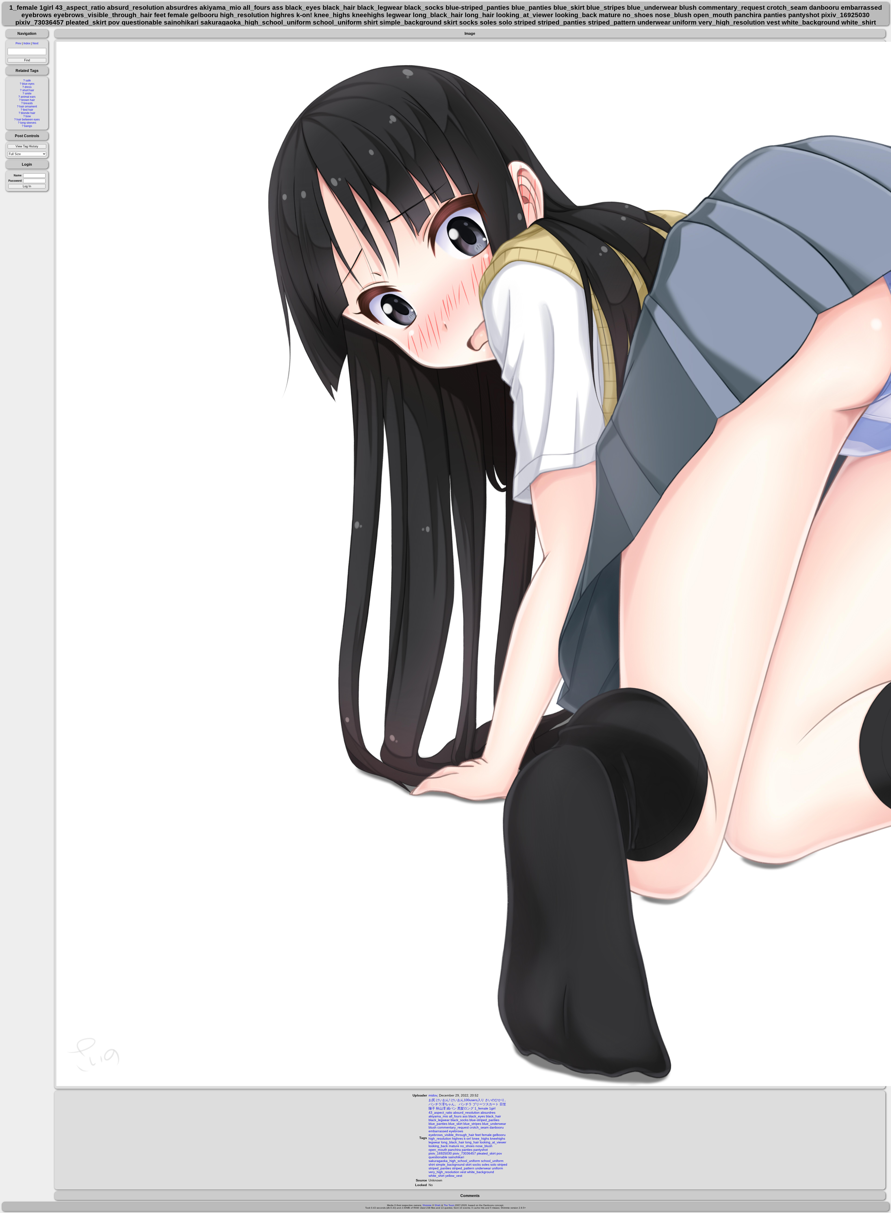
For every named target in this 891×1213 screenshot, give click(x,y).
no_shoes (467, 1146)
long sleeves (28, 122)
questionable (438, 1157)
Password (15, 180)
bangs (28, 126)
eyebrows (456, 1131)
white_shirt (436, 1175)
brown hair (28, 100)
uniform (497, 1168)
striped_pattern (463, 1168)
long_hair (472, 1142)
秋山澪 (441, 1108)
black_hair (493, 1116)
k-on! (467, 1138)
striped (502, 1164)
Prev (18, 43)
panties (467, 1150)
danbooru (497, 1127)
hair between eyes (28, 119)
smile (28, 93)
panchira (454, 1150)
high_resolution (440, 1138)
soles (485, 1164)
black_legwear (439, 1120)
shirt (432, 1164)
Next (35, 43)
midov (433, 1095)
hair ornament (28, 106)
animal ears (28, 96)
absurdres (488, 1112)
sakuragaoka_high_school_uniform (454, 1161)
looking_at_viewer (493, 1142)
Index (26, 43)
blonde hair (28, 113)
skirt (468, 1164)
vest (463, 1172)
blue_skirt (455, 1124)
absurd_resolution (466, 1112)
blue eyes (28, 83)
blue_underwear (494, 1124)
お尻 (432, 1100)
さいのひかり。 (496, 1100)
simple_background (450, 1164)
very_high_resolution (444, 1172)
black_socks (459, 1120)
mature (454, 1146)
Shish (438, 1205)
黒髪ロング (465, 1108)
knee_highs (480, 1138)
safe (28, 80)
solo (493, 1164)
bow (28, 116)
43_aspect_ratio (440, 1112)
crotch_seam (479, 1127)
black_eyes (476, 1116)
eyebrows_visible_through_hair (451, 1135)
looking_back (438, 1146)
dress (28, 87)
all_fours (455, 1116)
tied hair (28, 109)
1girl (492, 1108)
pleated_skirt (486, 1153)
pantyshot (480, 1150)
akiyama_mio (438, 1116)
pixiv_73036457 (464, 1153)
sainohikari (456, 1157)
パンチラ (465, 1104)
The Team (449, 1205)
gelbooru (499, 1135)
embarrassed (438, 1131)
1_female (481, 1108)
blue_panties (438, 1124)
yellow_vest (453, 1175)
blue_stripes (472, 1124)
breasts (28, 103)
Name (18, 175)
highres (457, 1138)
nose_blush (483, 1146)
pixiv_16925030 (440, 1153)
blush (432, 1127)
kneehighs (497, 1138)
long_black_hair (452, 1142)
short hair (28, 90)
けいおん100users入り (467, 1100)
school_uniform (492, 1161)
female (487, 1135)
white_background (480, 1172)
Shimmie (427, 1205)
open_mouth (438, 1150)
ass (465, 1116)
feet (478, 1135)
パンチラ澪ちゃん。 (443, 1104)
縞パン (451, 1108)
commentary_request (453, 1127)
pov (499, 1153)
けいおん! (443, 1100)
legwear (434, 1142)
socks (476, 1164)
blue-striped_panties (484, 1120)
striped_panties (440, 1168)
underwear (483, 1168)
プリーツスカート (486, 1104)
